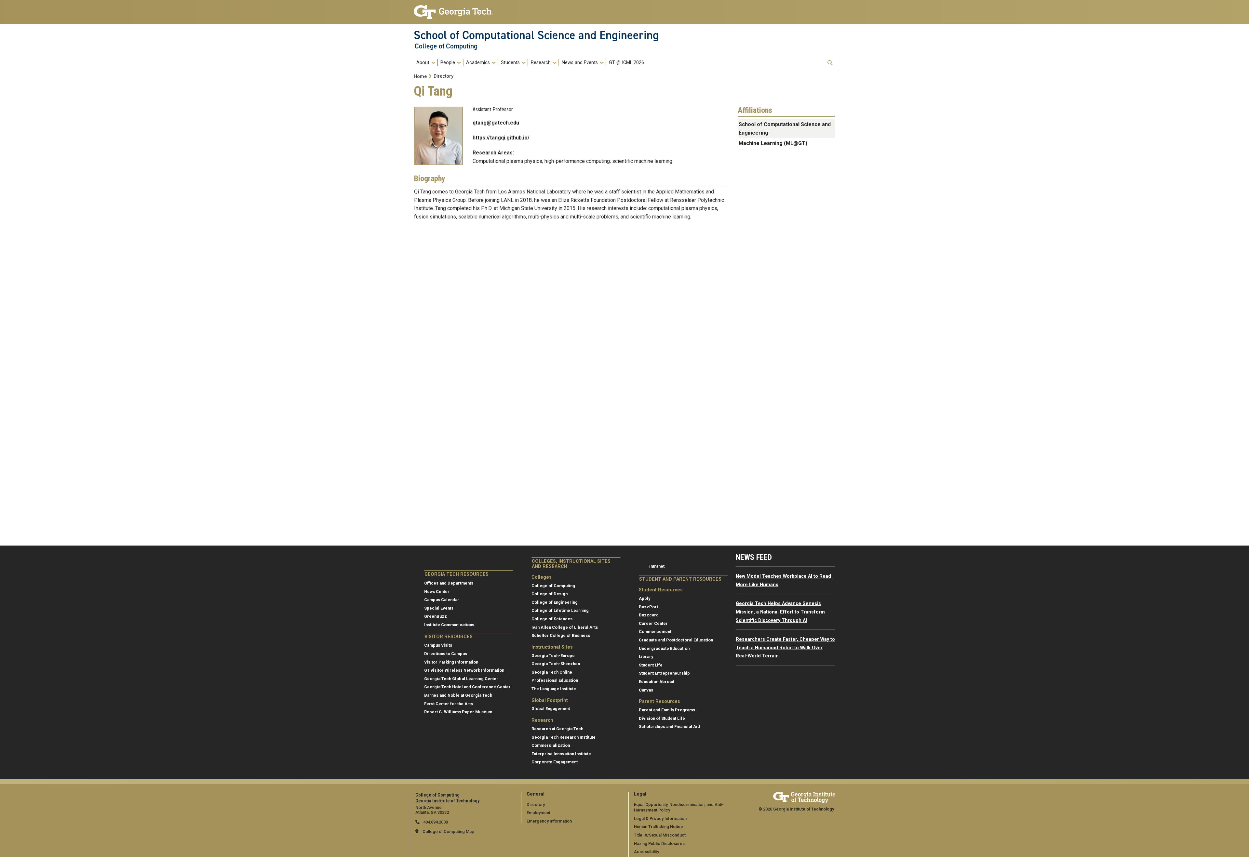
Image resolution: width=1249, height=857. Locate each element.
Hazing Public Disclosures (659, 843)
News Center (437, 591)
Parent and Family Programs (667, 709)
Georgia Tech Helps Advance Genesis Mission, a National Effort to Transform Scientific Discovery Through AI (780, 612)
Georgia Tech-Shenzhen (555, 663)
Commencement (655, 631)
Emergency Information (549, 821)
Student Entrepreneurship (664, 673)
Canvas (646, 690)
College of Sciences (551, 618)
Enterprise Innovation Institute (561, 753)
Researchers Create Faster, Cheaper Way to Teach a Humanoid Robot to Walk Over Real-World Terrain (785, 648)
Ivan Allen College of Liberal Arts (564, 627)
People (447, 62)
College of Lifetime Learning (560, 610)
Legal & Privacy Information (660, 818)
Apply (644, 598)
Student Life (651, 665)
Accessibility (646, 851)
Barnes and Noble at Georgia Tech (458, 695)
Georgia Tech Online (551, 672)
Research (541, 62)
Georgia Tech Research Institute (563, 737)
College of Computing (446, 46)
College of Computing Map (448, 831)
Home (420, 76)
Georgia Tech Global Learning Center (461, 678)
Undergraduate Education (664, 648)
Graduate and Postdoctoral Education (676, 640)
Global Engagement (550, 708)
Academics (478, 62)
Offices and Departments (448, 583)
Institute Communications (449, 624)
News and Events (580, 62)
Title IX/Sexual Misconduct (660, 835)
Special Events (438, 608)
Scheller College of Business (560, 635)
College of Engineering (554, 602)
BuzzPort (648, 606)
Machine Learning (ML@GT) (773, 143)
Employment (538, 812)
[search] (830, 62)
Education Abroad (656, 681)
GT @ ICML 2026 (626, 62)
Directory (443, 76)
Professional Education (554, 680)
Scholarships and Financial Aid (669, 726)
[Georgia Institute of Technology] (453, 9)
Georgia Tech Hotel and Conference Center (467, 686)
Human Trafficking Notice (658, 826)
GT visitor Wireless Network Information (464, 670)
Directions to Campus (445, 653)
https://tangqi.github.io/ (501, 138)
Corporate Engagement (554, 761)
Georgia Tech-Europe (553, 655)
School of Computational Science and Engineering (536, 35)
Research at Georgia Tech (557, 728)
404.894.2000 (435, 822)
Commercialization (550, 745)
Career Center (653, 623)
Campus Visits (438, 645)
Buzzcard (649, 615)
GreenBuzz (435, 616)
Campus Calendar (441, 599)
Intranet (657, 566)
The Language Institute (553, 688)
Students (510, 62)
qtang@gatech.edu (496, 123)
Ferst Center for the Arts (448, 703)
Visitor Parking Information (451, 662)
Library (646, 656)
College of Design (549, 593)
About (422, 62)
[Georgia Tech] (804, 796)
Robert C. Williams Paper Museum (458, 711)
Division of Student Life (662, 718)
